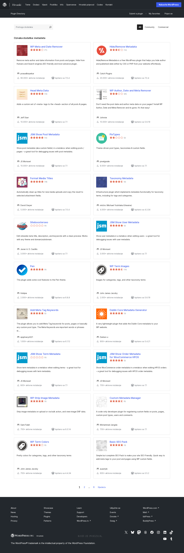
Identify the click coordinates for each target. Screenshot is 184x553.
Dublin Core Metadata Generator (128, 310)
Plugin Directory (18, 13)
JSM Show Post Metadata (45, 134)
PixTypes (115, 134)
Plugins (47, 516)
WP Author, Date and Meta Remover (130, 90)
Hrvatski (40, 536)
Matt (146, 512)
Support (80, 512)
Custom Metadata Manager (125, 398)
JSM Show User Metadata (124, 222)
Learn (79, 508)
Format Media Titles (41, 178)
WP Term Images (119, 266)
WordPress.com (151, 508)
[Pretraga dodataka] (50, 27)
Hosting (14, 516)
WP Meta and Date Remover (46, 46)
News (13, 512)
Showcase (48, 508)
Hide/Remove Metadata (123, 46)
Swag (113, 521)
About (13, 508)
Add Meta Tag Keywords (44, 310)
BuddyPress (149, 521)
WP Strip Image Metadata (44, 398)
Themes (47, 512)
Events (113, 512)
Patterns (47, 521)
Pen (32, 266)
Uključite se (115, 508)
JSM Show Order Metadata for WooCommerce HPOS (125, 355)
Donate (114, 516)
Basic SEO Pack (118, 441)
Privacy (14, 521)
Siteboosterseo (39, 222)
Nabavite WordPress (169, 5)
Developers (82, 516)
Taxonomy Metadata (121, 178)
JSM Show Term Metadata (45, 354)
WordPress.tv (84, 521)
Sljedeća (102, 487)
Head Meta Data (39, 90)
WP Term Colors (39, 441)
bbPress (148, 516)
